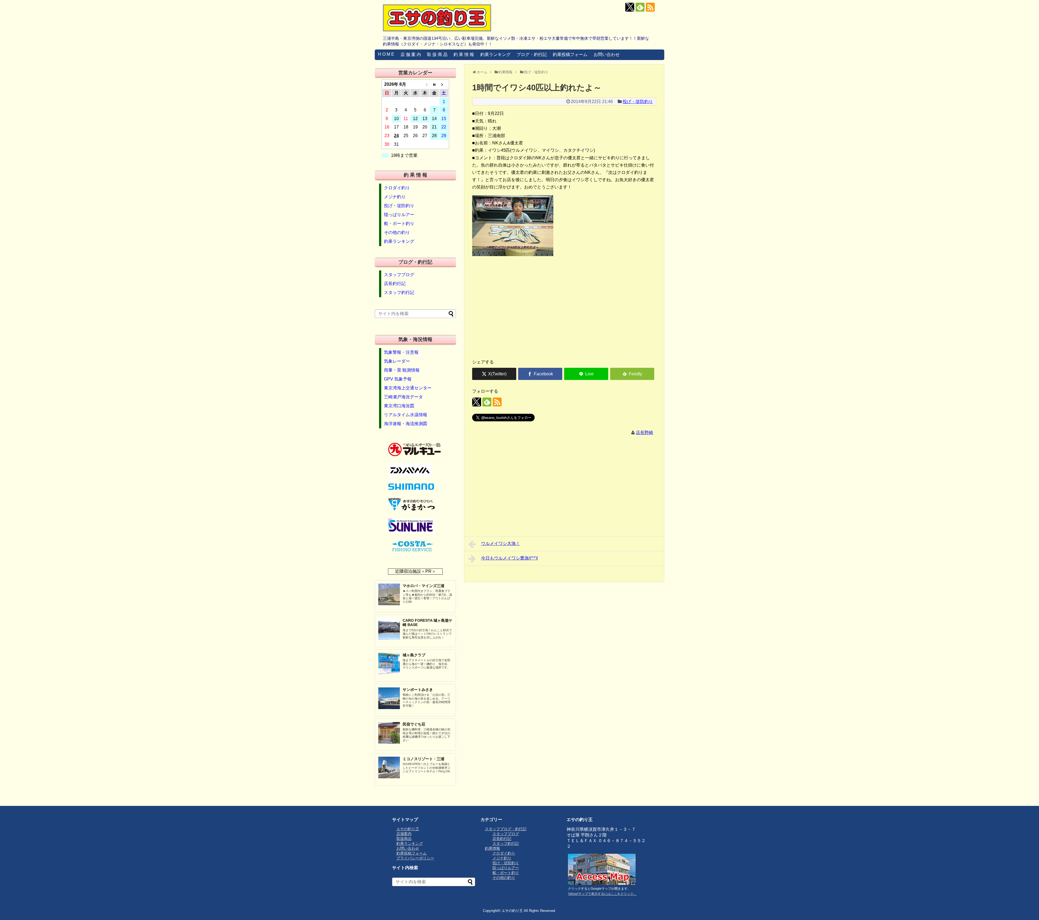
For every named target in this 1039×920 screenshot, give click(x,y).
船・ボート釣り (399, 223)
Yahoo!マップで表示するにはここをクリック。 (602, 894)
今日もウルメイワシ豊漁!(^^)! (509, 558)
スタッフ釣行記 (399, 292)
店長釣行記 (395, 283)
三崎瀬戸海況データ (403, 397)
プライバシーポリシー (415, 858)
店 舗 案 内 (410, 54)
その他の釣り (397, 232)
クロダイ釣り (397, 188)
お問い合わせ (607, 54)
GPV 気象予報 (398, 379)
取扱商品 (404, 838)
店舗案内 (404, 834)
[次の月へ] (443, 84)
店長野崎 (644, 432)
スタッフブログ (399, 274)
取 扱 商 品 (437, 54)
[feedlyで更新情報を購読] (640, 7)
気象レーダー (397, 361)
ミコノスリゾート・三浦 (423, 759)
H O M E (386, 54)
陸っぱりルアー (399, 214)
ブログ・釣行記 (532, 54)
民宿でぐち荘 (414, 724)
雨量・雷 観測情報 (402, 370)
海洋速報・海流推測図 (405, 423)
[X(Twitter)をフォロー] (629, 7)
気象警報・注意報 (401, 352)
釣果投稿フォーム (570, 54)
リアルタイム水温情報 (405, 414)
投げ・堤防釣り (638, 101)
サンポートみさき (418, 689)
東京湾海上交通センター (408, 388)
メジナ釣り (395, 196)
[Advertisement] (564, 312)
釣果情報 (492, 848)
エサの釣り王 (407, 829)
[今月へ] (434, 84)
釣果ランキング (495, 54)
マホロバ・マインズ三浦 (423, 586)
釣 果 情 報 (463, 54)
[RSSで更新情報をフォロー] (650, 7)
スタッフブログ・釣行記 (506, 829)
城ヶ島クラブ (414, 655)
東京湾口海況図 (399, 405)
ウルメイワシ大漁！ (500, 543)
